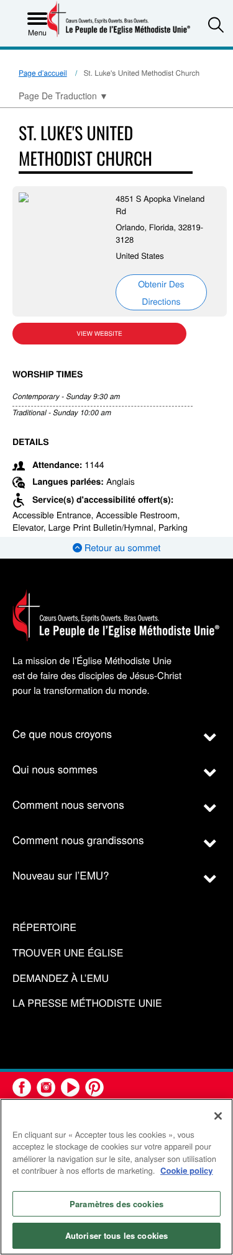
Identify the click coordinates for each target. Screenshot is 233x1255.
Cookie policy (186, 1170)
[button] (216, 24)
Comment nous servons (68, 804)
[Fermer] (218, 1116)
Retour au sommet (121, 547)
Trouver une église (67, 953)
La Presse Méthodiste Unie (87, 1003)
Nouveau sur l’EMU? (60, 875)
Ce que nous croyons (62, 733)
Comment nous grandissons (78, 839)
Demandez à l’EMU (60, 978)
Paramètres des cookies (116, 1204)
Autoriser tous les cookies (116, 1235)
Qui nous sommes (55, 768)
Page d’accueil (43, 73)
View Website (99, 333)
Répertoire (44, 927)
